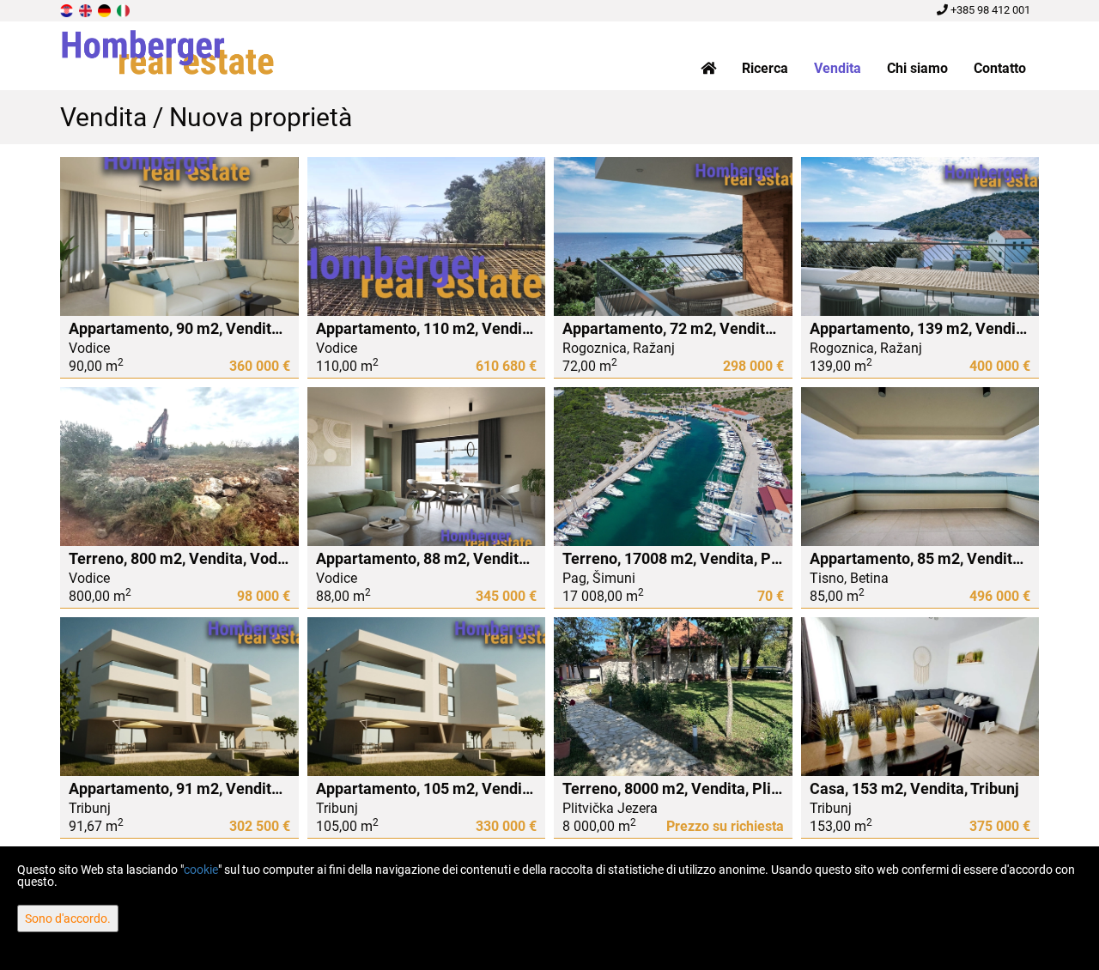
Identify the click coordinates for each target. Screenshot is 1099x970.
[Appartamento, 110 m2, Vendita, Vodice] (426, 236)
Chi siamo (917, 68)
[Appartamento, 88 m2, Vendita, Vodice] (426, 466)
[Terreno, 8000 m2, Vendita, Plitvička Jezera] (673, 696)
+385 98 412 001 (989, 9)
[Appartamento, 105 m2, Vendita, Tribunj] (426, 696)
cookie (201, 869)
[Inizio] (708, 68)
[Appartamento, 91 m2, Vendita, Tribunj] (179, 696)
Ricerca (765, 68)
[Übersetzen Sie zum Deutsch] (105, 10)
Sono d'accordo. (68, 918)
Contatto (1000, 68)
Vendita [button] (837, 68)
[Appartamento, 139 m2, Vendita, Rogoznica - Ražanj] (920, 236)
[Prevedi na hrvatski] (68, 10)
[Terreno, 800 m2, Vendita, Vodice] (179, 466)
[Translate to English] (86, 10)
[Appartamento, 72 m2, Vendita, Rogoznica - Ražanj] (673, 236)
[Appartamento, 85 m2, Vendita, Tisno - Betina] (920, 466)
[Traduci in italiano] (124, 10)
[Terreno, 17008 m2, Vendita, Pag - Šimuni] (673, 466)
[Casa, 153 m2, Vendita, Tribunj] (920, 696)
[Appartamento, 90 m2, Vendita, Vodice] (179, 236)
